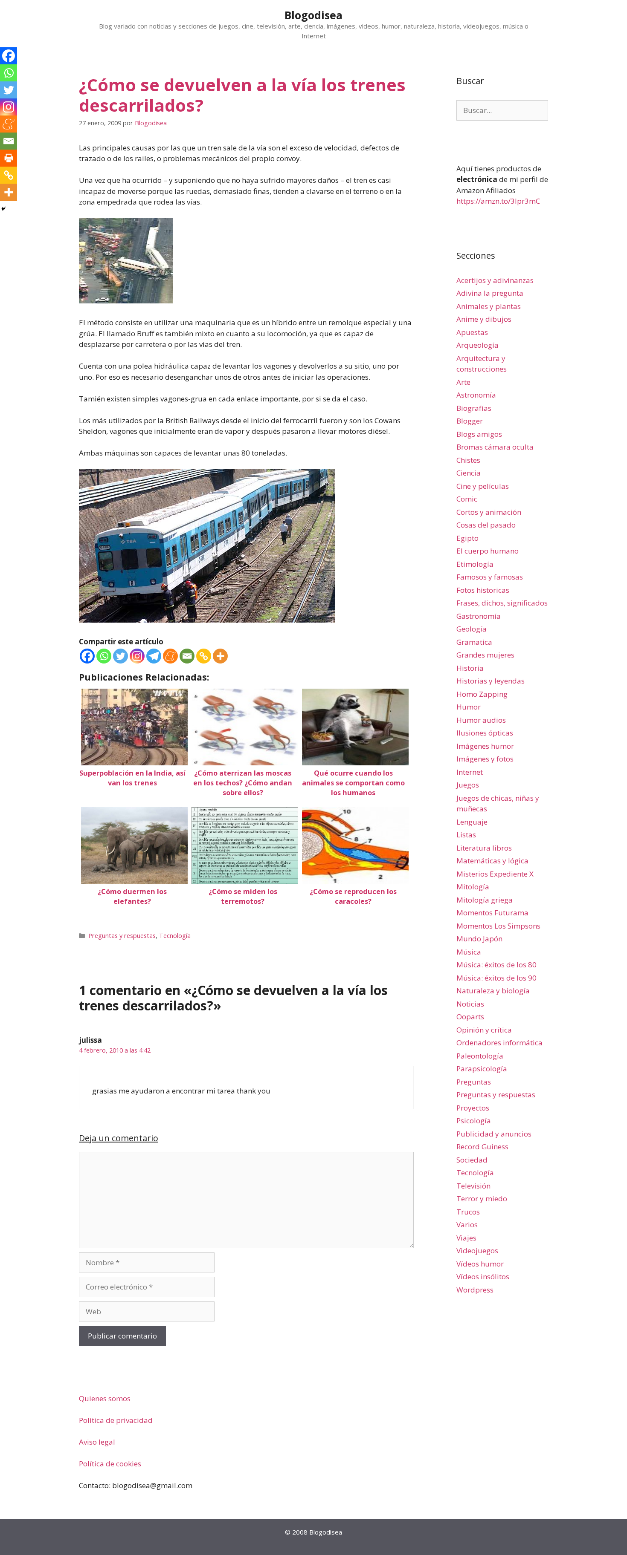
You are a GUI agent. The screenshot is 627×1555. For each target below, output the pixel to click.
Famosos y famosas (489, 577)
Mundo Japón (479, 938)
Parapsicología (481, 1068)
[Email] (187, 656)
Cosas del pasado (486, 525)
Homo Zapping (482, 694)
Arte (463, 382)
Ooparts (470, 1016)
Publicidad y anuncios (493, 1134)
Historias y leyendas (490, 681)
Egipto (467, 538)
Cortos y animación (488, 512)
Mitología (472, 886)
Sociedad (472, 1160)
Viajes (466, 1238)
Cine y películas (482, 486)
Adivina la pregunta (489, 293)
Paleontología (479, 1056)
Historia (470, 668)
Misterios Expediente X (495, 874)
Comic (466, 499)
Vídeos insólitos (482, 1276)
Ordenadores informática (499, 1042)
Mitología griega (484, 900)
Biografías (473, 408)
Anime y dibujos (483, 319)
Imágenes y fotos (485, 759)
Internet (469, 772)
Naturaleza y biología (493, 990)
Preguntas (473, 1082)
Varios (467, 1224)
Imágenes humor (485, 746)
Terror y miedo (481, 1198)
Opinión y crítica (484, 1030)
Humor (468, 707)
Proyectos (472, 1108)
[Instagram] (137, 656)
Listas (466, 835)
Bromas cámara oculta (495, 447)
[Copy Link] (203, 656)
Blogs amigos (479, 434)
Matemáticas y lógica (492, 860)
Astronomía (476, 395)
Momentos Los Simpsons (498, 926)
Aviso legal (97, 1442)
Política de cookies (110, 1463)
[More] (220, 656)
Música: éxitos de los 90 (496, 978)
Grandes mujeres (485, 655)
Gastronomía (478, 616)
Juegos (467, 785)
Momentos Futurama (492, 912)
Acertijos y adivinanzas (495, 280)
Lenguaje (472, 822)
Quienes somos (105, 1398)
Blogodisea (313, 15)
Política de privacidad (116, 1420)
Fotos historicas (482, 590)
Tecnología (175, 936)
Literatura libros (484, 848)
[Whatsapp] (103, 656)
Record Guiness (482, 1146)
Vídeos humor (480, 1264)
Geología (471, 629)
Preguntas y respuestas (122, 936)
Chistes (468, 460)
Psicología (473, 1120)
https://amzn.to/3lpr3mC (498, 201)
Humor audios (481, 720)
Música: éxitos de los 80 (496, 964)
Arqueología (477, 345)
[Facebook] (87, 656)
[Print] (8, 158)
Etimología (474, 564)
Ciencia (468, 473)
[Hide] (3, 208)
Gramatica (474, 642)
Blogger (469, 421)
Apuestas (472, 332)
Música (468, 952)
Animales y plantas (488, 306)
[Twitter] (120, 656)
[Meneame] (170, 656)
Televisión (473, 1186)
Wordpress (474, 1290)
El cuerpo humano (487, 551)
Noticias (470, 1004)
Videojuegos (477, 1250)
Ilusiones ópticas (484, 733)
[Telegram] (153, 656)
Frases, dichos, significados (502, 603)
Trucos (468, 1212)
